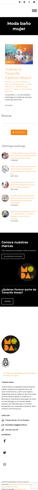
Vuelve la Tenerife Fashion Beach (18, 73)
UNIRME (7, 301)
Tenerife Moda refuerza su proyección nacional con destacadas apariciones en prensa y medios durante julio (22, 184)
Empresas (8, 82)
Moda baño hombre (18, 84)
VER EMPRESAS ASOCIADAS (13, 256)
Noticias (15, 89)
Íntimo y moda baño (21, 82)
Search (20, 132)
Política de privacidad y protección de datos (21, 373)
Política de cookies (12, 376)
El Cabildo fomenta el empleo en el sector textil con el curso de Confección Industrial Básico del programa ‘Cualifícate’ (23, 155)
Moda (7, 84)
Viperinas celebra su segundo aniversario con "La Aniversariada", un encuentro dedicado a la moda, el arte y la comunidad (23, 215)
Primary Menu (34, 10)
